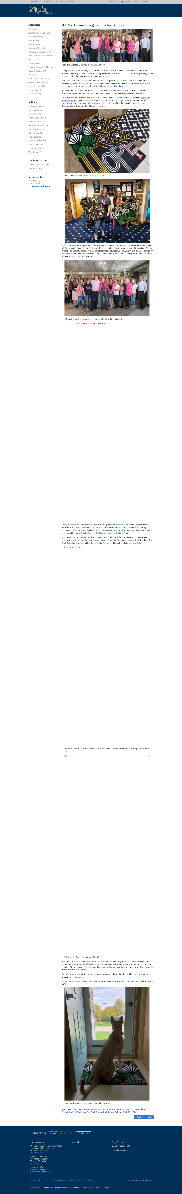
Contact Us (83, 1133)
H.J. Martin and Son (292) (39, 125)
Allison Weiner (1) (35, 106)
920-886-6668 (66, 1133)
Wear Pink (132, 1112)
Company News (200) (37, 48)
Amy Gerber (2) (35, 110)
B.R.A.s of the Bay (120, 525)
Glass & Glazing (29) (37, 71)
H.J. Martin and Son (96, 65)
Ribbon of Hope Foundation (112, 86)
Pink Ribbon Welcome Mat (115, 1112)
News (136, 2)
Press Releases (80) (36, 86)
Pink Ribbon (96, 1112)
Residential (34, 2)
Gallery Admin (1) (36, 122)
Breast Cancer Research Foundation (78, 103)
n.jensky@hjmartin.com (39, 186)
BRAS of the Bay (74, 1109)
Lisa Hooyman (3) (36, 137)
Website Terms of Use (39, 1180)
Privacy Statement (58, 1180)
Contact (145, 2)
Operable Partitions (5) (38, 82)
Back (139, 1117)
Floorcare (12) (34, 63)
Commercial (48, 2)
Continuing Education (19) (39, 52)
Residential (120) (35, 90)
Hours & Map (36, 1153)
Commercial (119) (35, 40)
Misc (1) (31, 75)
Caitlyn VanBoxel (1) (37, 118)
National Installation (64, 2)
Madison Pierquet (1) (37, 141)
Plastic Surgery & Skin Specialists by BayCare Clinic (105, 533)
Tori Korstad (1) (35, 152)
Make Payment (121, 1150)
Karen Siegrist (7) (36, 129)
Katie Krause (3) (35, 133)
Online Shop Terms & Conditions (81, 1180)
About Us (112, 2)
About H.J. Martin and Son (39, 165)
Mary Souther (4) (35, 144)
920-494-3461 (66, 1131)
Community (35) (35, 44)
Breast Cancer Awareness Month (98, 1109)
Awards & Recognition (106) (40, 33)
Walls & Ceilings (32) (37, 94)
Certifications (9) (35, 37)
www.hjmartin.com (130, 981)
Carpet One (67, 1112)
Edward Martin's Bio (37, 169)
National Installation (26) (39, 78)
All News (32, 29)
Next (149, 1117)
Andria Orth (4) (34, 114)
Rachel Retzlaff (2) (36, 148)
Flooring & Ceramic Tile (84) (40, 67)
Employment (125, 2)
